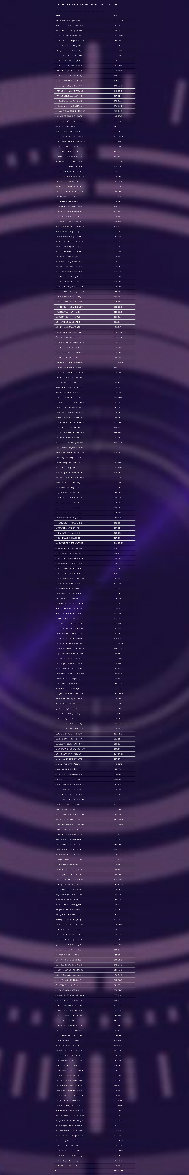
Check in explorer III (96, 11)
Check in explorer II (78, 11)
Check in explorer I (61, 11)
